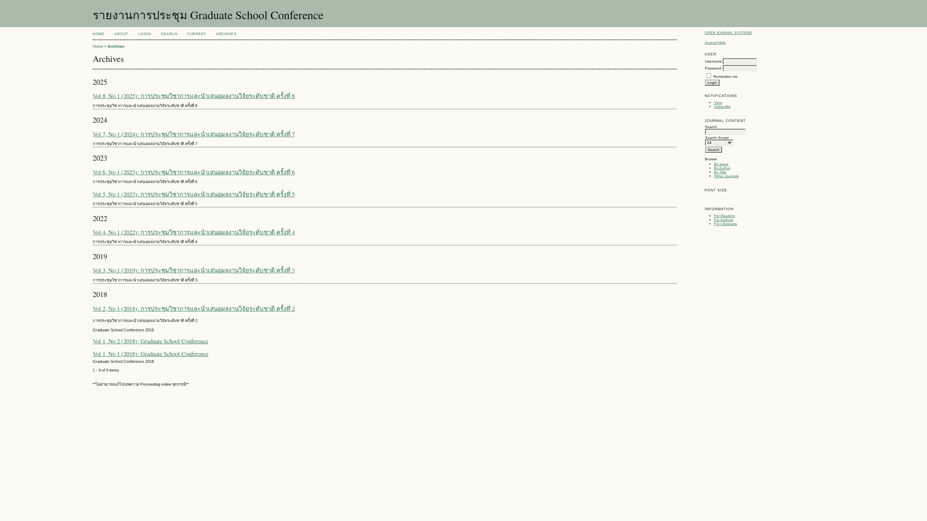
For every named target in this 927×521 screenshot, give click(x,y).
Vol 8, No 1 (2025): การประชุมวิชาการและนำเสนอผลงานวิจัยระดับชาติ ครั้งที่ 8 (194, 96)
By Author (722, 168)
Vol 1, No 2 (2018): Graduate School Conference (150, 341)
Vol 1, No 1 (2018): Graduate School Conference (150, 354)
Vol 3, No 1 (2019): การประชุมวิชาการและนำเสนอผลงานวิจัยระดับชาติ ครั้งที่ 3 (194, 270)
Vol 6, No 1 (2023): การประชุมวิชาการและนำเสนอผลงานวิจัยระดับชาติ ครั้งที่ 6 (194, 172)
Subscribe (722, 107)
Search (169, 34)
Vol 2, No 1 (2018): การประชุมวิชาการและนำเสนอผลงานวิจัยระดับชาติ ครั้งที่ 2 (194, 308)
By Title (720, 172)
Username (713, 61)
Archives (226, 34)
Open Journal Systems (728, 33)
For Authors (723, 220)
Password (713, 68)
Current (196, 34)
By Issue (721, 164)
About (121, 34)
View (718, 103)
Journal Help (715, 43)
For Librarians (725, 224)
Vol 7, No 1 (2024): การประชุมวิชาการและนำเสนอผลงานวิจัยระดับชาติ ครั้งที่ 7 (194, 134)
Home (98, 34)
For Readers (724, 216)
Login (144, 34)
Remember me (725, 77)
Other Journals (726, 176)
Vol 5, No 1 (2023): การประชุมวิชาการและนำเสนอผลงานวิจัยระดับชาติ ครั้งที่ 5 (194, 194)
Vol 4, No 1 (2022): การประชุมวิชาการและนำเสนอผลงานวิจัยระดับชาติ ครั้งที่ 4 (194, 232)
